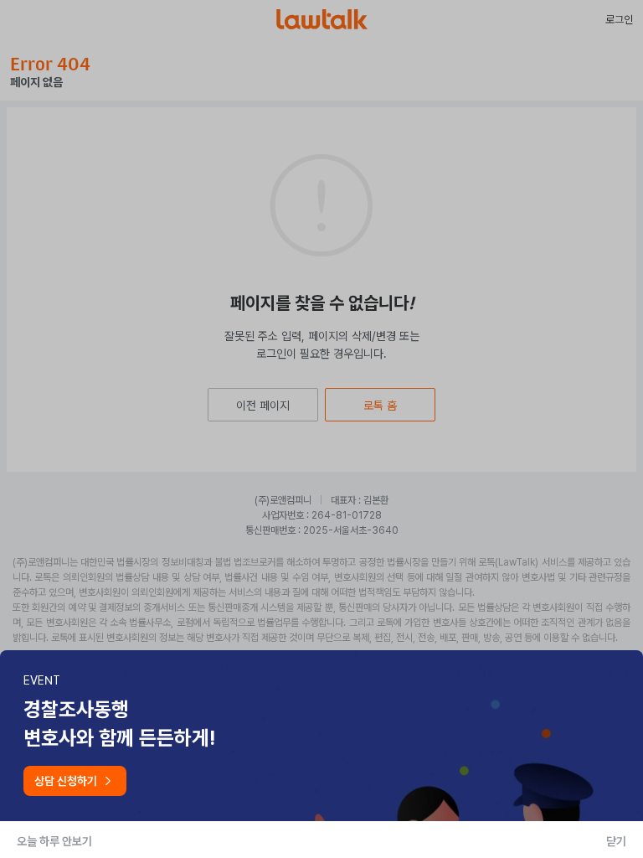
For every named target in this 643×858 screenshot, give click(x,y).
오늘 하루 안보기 (54, 841)
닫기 (616, 841)
